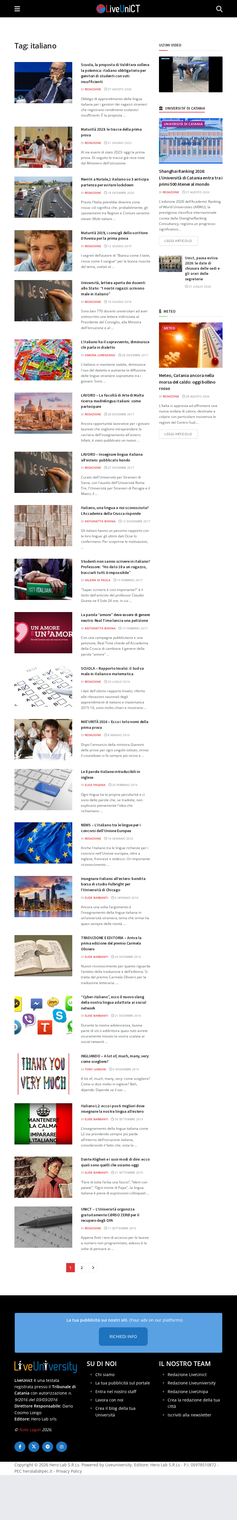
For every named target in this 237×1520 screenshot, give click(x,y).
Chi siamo (104, 1374)
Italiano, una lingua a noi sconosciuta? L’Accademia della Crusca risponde (115, 510)
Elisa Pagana (95, 785)
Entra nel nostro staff (115, 1391)
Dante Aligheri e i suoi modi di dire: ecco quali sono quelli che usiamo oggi (115, 1162)
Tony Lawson (95, 1069)
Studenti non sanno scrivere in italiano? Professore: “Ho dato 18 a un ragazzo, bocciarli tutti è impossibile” (115, 567)
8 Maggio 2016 (118, 735)
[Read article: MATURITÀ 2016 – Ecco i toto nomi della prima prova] (43, 739)
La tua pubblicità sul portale (122, 1383)
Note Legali (30, 1429)
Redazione (93, 89)
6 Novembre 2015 (125, 1069)
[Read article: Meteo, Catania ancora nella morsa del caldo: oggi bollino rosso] (191, 345)
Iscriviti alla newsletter (189, 1414)
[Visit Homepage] (118, 8)
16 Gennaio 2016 (120, 838)
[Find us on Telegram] (47, 1447)
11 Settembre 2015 (121, 1228)
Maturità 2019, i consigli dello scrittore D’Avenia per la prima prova (114, 235)
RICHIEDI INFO (123, 1336)
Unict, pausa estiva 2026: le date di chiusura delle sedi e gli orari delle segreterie (202, 269)
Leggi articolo (181, 240)
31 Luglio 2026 (199, 286)
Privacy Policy (69, 1471)
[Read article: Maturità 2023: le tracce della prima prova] (43, 147)
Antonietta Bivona (100, 521)
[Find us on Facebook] (19, 1447)
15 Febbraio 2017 (134, 628)
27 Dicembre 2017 (120, 468)
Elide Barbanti (96, 898)
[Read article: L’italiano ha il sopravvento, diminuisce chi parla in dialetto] (43, 359)
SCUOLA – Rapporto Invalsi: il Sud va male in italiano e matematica (112, 671)
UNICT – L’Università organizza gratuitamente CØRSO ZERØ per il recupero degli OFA (110, 1214)
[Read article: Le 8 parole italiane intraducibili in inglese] (43, 789)
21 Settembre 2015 (128, 1172)
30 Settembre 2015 (128, 1119)
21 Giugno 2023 (119, 143)
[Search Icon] (219, 8)
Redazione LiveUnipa (188, 1391)
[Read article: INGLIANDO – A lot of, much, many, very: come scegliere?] (43, 1074)
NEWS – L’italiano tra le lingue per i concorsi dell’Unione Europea (111, 827)
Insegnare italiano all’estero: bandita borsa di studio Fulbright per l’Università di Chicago (113, 884)
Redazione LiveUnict (187, 1374)
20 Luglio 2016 (118, 682)
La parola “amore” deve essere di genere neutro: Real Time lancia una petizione (115, 617)
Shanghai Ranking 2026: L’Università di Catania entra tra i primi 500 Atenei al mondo (191, 177)
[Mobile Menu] (17, 8)
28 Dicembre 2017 (134, 355)
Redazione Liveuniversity (192, 1383)
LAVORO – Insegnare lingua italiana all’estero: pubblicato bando (111, 457)
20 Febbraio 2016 (124, 785)
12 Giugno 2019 (119, 246)
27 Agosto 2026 (119, 89)
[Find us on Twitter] (33, 1447)
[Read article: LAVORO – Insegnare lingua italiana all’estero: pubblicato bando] (43, 472)
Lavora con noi (109, 1400)
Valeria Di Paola (97, 580)
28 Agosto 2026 (197, 396)
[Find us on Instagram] (61, 1447)
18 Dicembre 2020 (120, 193)
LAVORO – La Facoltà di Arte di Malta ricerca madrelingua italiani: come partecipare (112, 401)
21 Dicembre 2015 (127, 1016)
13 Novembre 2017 (135, 521)
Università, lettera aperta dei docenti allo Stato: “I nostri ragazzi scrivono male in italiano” (113, 288)
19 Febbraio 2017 (129, 580)
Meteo (169, 328)
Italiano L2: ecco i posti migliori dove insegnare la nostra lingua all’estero (113, 1108)
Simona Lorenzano (100, 355)
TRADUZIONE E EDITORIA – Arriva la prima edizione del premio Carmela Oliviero (111, 943)
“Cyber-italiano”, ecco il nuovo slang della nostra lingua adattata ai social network (113, 1002)
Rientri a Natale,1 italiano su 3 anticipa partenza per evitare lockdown (115, 182)
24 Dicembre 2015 (127, 957)
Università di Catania (183, 124)
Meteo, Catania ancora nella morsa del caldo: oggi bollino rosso (187, 381)
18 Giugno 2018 (119, 302)
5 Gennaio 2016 (126, 898)
